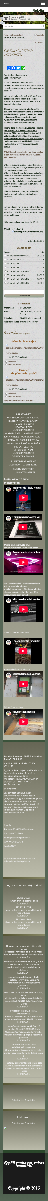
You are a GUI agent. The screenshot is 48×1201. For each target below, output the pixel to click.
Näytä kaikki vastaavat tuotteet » (19, 400)
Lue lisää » (23, 903)
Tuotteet (6, 4)
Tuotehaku (40, 35)
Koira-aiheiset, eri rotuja (23, 440)
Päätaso (6, 35)
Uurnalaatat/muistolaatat (23, 417)
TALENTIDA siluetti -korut (23, 464)
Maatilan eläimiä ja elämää (23, 443)
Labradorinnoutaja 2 (24, 341)
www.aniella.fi (13, 841)
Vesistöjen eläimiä (23, 456)
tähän (21, 812)
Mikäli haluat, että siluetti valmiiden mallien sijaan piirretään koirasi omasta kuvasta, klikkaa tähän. (23, 155)
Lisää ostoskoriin (14, 364)
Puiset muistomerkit (23, 461)
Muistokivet (23, 414)
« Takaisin (39, 42)
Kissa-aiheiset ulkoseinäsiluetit (23, 436)
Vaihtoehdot (11, 362)
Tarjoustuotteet (23, 469)
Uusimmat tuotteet (23, 472)
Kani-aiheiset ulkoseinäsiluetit (23, 433)
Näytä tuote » (12, 353)
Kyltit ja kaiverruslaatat (23, 421)
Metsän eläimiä (23, 447)
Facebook (10, 846)
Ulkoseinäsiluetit (17, 35)
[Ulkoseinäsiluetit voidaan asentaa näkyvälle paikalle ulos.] (24, 61)
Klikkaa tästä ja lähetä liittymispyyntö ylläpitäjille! (21, 782)
